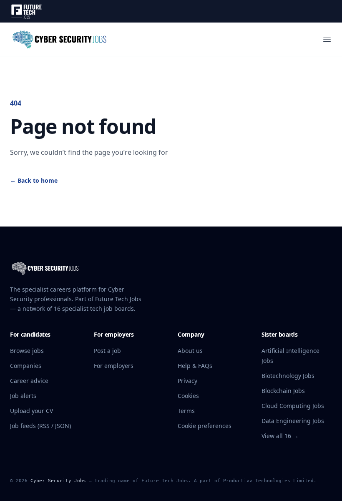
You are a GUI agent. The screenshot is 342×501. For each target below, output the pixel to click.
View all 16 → (280, 436)
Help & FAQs (195, 366)
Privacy (187, 381)
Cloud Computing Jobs (293, 406)
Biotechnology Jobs (288, 376)
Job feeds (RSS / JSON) (40, 426)
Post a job (107, 351)
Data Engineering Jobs (293, 421)
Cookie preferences (204, 426)
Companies (25, 366)
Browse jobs (27, 351)
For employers (113, 366)
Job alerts (23, 396)
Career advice (29, 381)
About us (190, 351)
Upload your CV (31, 411)
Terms (186, 411)
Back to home (34, 180)
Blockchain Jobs (283, 391)
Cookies (188, 396)
